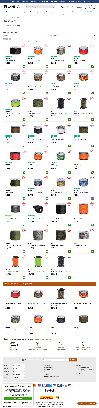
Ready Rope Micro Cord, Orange (13, 271)
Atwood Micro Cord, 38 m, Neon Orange (36, 330)
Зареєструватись (91, 5)
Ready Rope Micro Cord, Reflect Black (61, 271)
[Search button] (54, 7)
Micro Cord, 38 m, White (57, 139)
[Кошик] (94, 8)
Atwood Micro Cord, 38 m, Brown (37, 304)
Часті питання (48, 367)
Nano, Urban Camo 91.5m (80, 245)
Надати (72, 360)
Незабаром (76, 12)
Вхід (86, 5)
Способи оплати (48, 372)
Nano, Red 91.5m (10, 166)
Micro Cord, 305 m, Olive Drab (13, 245)
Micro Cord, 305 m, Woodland (58, 245)
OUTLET (89, 12)
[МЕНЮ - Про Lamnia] (89, 8)
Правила (46, 374)
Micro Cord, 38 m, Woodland (12, 87)
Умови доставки (48, 370)
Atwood (7, 59)
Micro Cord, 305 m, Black (57, 219)
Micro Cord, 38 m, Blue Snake (81, 192)
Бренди (23, 12)
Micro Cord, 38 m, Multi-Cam (58, 60)
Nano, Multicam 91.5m (80, 139)
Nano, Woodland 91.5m (34, 113)
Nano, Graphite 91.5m (11, 219)
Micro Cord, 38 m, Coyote (34, 87)
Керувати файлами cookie (51, 376)
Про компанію (48, 365)
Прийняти (18, 398)
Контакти (78, 365)
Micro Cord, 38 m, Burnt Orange (36, 60)
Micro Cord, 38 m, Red (79, 60)
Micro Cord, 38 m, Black (34, 139)
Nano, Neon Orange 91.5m (81, 166)
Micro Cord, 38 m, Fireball (80, 87)
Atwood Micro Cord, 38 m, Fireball (82, 304)
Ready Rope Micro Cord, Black (59, 113)
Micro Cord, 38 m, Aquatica (58, 166)
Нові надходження (36, 12)
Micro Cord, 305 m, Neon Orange (82, 219)
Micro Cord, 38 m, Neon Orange (36, 166)
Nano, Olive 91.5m (10, 192)
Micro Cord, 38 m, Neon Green (13, 113)
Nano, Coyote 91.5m (10, 139)
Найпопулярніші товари (63, 13)
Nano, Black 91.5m (10, 60)
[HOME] (11, 7)
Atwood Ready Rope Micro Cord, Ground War (59, 304)
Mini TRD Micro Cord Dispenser (36, 219)
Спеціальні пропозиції (49, 13)
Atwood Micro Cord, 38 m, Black (59, 329)
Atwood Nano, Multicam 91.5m (82, 329)
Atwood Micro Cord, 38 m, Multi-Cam (15, 329)
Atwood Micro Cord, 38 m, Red (13, 304)
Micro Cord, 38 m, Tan (56, 192)
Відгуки (78, 373)
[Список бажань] (85, 8)
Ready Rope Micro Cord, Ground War (83, 113)
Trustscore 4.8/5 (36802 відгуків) (66, 1)
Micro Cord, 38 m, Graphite (35, 192)
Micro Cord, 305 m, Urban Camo (36, 245)
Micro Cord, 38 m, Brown (57, 87)
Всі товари (9, 12)
